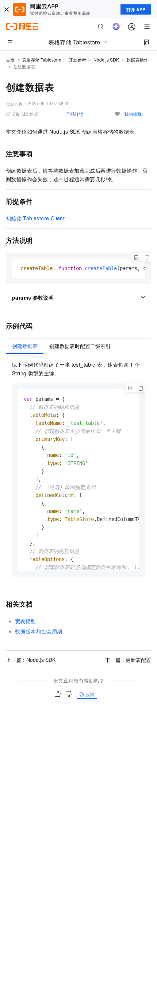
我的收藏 (133, 114)
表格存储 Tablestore (41, 59)
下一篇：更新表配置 (128, 659)
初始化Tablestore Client (35, 218)
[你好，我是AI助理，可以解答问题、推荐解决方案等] (116, 26)
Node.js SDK (106, 59)
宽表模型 (25, 621)
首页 (10, 60)
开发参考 (77, 59)
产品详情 (75, 114)
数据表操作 (137, 59)
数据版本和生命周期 (38, 631)
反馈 (90, 694)
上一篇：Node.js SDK (30, 659)
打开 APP (135, 9)
